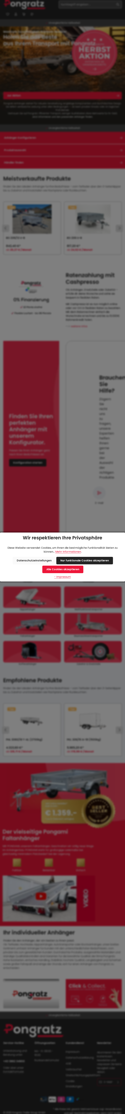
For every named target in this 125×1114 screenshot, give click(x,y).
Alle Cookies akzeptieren (62, 569)
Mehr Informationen (68, 552)
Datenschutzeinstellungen (34, 560)
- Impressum (62, 577)
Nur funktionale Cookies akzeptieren (84, 560)
